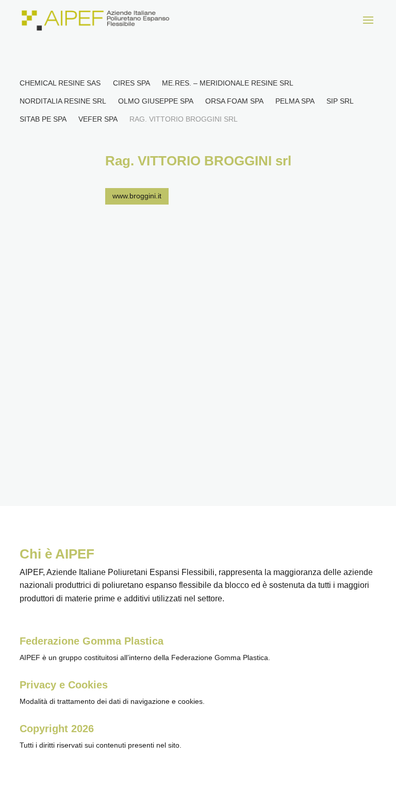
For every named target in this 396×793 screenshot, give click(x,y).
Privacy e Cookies (64, 684)
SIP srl (339, 101)
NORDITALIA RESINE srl (63, 101)
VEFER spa (97, 119)
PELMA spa (294, 101)
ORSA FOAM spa (234, 101)
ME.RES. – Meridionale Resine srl (227, 83)
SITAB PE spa (43, 119)
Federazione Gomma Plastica (91, 641)
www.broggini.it (136, 196)
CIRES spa (131, 83)
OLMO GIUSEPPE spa (155, 101)
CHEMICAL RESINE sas (60, 83)
